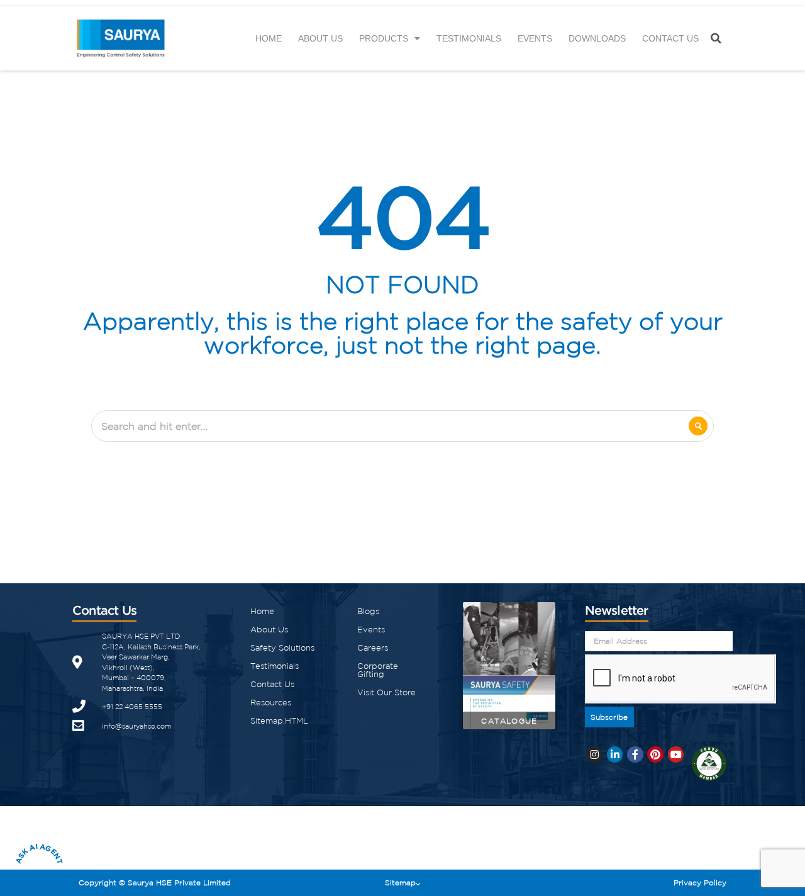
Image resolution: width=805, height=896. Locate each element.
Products (383, 38)
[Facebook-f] (635, 754)
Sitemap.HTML (279, 720)
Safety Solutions (282, 647)
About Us (320, 38)
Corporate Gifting (377, 670)
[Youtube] (676, 754)
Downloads (597, 38)
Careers (372, 647)
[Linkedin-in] (615, 754)
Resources (270, 702)
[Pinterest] (655, 754)
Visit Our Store (386, 692)
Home (268, 38)
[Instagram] (594, 754)
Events (535, 38)
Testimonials (468, 38)
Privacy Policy (700, 882)
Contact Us (670, 38)
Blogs (368, 611)
